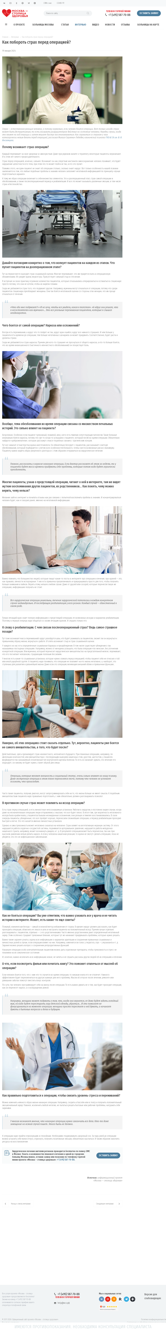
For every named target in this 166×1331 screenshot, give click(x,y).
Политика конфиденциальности (153, 1319)
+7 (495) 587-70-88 (119, 15)
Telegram (28, 3)
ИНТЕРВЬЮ (80, 24)
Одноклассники (16, 3)
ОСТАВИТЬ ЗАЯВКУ (108, 1155)
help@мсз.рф (64, 1302)
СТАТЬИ (65, 24)
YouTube (10, 3)
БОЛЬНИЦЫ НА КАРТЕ (148, 24)
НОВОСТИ (110, 24)
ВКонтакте (4, 3)
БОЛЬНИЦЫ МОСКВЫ (43, 24)
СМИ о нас (48, 3)
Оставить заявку (149, 13)
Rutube (22, 3)
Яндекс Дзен (35, 3)
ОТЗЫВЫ (125, 24)
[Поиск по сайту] (88, 13)
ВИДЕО (95, 24)
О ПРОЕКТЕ (19, 24)
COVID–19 (60, 3)
